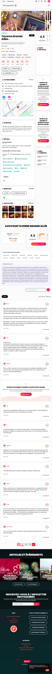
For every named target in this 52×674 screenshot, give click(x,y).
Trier (4, 296)
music (25, 258)
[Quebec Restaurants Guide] (13, 628)
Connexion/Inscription (14, 616)
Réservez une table (9, 93)
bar (36, 255)
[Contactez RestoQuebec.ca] (45, 1)
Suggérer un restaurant (38, 622)
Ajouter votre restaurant (38, 617)
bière (5, 258)
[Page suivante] (33, 544)
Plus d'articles (19, 584)
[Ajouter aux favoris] (10, 48)
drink (29, 255)
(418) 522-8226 (8, 88)
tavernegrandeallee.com (11, 91)
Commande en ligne (9, 162)
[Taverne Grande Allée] (23, 21)
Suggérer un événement (38, 627)
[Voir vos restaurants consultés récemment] (42, 1)
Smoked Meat (11, 57)
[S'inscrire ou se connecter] (37, 1)
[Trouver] (48, 289)
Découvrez (11, 1)
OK (47, 670)
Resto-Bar (28, 57)
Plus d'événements (32, 584)
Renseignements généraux (38, 632)
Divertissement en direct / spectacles (13, 165)
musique (14, 255)
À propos (26, 646)
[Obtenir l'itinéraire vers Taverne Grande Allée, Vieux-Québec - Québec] (18, 108)
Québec (31, 86)
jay (31, 258)
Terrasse (17, 171)
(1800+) (13, 240)
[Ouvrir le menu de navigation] (48, 5)
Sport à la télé (8, 171)
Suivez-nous (27, 644)
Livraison (28, 165)
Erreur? (31, 79)
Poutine (4, 57)
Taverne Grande (12, 36)
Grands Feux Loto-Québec (30, 578)
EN (48, 1)
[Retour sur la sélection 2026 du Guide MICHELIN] (10, 569)
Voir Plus (31, 203)
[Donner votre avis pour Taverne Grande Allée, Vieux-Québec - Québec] (12, 48)
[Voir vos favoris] (39, 1)
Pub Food (4, 54)
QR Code (31, 188)
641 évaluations (42, 40)
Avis (14, 618)
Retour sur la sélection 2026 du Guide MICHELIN (10, 577)
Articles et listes (13, 620)
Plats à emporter (9, 168)
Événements (13, 622)
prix (18, 258)
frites (38, 258)
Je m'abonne (43, 104)
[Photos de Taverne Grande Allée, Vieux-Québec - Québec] (31, 36)
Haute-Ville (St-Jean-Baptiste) (20, 86)
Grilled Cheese (11, 54)
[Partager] (8, 48)
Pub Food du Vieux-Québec (41, 164)
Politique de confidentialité (26, 648)
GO (37, 604)
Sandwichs (19, 54)
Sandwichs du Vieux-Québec (42, 160)
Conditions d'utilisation (26, 649)
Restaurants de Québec (6, 9)
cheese (22, 255)
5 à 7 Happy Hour (8, 158)
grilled (12, 258)
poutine (6, 255)
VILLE (4, 1)
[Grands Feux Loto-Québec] (30, 569)
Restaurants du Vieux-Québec (19, 9)
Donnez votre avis (39, 244)
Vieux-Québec (8, 86)
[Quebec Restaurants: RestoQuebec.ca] (8, 5)
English (27, 661)
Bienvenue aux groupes (22, 158)
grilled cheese (44, 255)
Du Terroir (18, 57)
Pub (23, 57)
